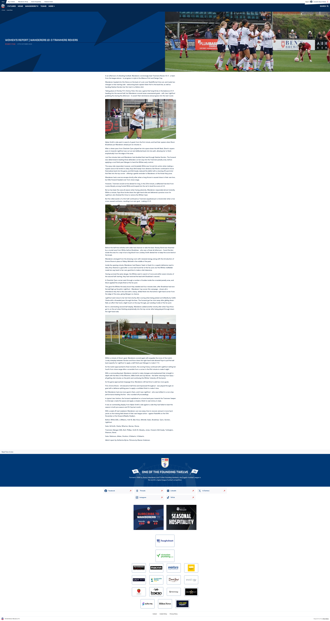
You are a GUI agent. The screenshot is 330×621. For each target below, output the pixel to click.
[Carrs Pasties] (191, 567)
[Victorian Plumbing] (165, 556)
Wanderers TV (31, 6)
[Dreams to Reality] (191, 592)
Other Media (326, 618)
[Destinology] (174, 592)
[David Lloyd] (174, 579)
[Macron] (156, 567)
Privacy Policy (173, 614)
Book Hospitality (36, 1)
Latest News (10, 10)
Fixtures (11, 6)
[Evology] (191, 580)
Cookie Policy (163, 614)
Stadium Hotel (48, 1)
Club (3, 1)
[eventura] (174, 567)
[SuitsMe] (148, 604)
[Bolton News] (165, 603)
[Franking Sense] (139, 567)
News (20, 6)
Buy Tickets (11, 1)
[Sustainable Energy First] (156, 579)
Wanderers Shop (23, 1)
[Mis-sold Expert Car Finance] (182, 604)
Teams (43, 6)
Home (3, 10)
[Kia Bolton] (139, 579)
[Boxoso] (156, 591)
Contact (155, 614)
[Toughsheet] (165, 541)
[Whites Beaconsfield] (139, 592)
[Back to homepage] (3, 6)
